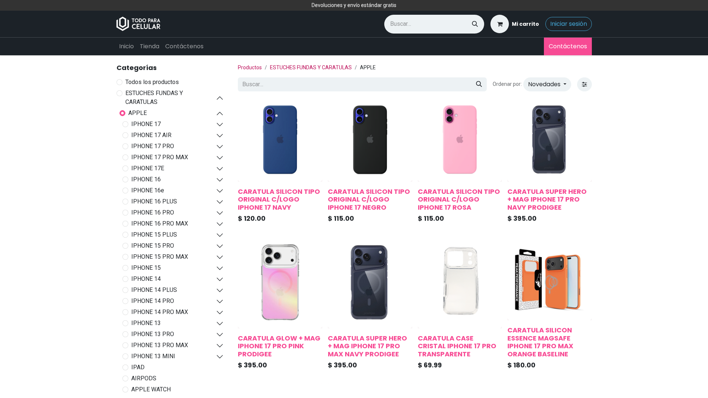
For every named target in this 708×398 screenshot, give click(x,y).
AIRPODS (143, 378)
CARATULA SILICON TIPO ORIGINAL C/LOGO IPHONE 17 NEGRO (369, 199)
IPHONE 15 (146, 267)
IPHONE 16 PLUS (154, 201)
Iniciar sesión (568, 24)
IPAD (138, 367)
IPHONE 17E (147, 168)
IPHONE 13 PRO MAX (159, 345)
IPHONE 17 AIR (151, 135)
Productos (250, 67)
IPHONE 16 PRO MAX (159, 223)
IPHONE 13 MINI (153, 356)
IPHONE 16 (146, 179)
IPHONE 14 (146, 278)
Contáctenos (568, 46)
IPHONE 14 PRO (152, 300)
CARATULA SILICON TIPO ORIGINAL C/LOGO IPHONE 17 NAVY (279, 199)
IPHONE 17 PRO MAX (159, 157)
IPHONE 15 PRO (152, 245)
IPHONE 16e (147, 190)
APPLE (137, 112)
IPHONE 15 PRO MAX (159, 256)
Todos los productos (152, 81)
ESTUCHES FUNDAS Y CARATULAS (154, 97)
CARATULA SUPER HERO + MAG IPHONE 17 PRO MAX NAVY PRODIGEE (367, 346)
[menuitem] (126, 46)
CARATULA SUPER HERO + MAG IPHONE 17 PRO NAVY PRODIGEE (547, 199)
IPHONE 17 (146, 124)
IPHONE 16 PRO (152, 212)
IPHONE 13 (146, 323)
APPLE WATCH (151, 389)
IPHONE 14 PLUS (154, 289)
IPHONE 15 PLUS (154, 234)
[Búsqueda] (475, 24)
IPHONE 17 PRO (152, 146)
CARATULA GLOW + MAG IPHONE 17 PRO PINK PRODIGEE (279, 346)
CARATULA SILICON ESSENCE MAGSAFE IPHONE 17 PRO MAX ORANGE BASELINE (540, 342)
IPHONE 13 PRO (152, 334)
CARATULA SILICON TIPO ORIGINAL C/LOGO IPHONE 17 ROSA (459, 199)
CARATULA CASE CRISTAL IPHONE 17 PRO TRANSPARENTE (457, 346)
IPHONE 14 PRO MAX (159, 311)
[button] (547, 84)
